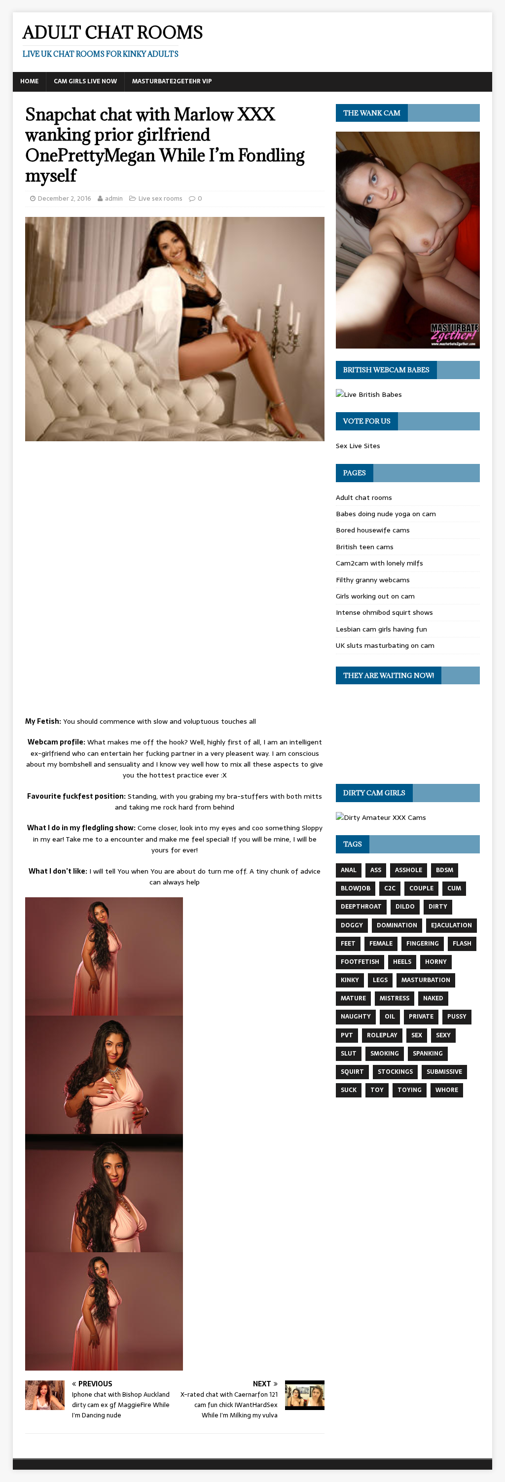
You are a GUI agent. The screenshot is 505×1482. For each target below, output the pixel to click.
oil (390, 1017)
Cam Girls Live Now (85, 81)
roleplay (382, 1035)
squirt (352, 1072)
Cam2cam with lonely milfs (379, 563)
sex (416, 1035)
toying (409, 1090)
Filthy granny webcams (373, 579)
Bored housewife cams (373, 530)
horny (436, 962)
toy (377, 1090)
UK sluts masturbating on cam (385, 645)
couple (421, 888)
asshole (408, 870)
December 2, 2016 (64, 198)
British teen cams (365, 546)
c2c (390, 888)
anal (349, 870)
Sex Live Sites (358, 445)
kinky (350, 980)
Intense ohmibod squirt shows (384, 612)
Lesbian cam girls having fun (381, 629)
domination (397, 925)
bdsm (444, 870)
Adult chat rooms (364, 497)
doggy (352, 925)
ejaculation (451, 925)
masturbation (425, 980)
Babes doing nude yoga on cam (386, 513)
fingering (422, 944)
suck (349, 1090)
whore (446, 1090)
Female (381, 944)
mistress (394, 998)
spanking (428, 1054)
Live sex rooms (160, 198)
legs (380, 980)
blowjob (355, 888)
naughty (356, 1017)
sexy (443, 1035)
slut (349, 1054)
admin (114, 198)
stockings (395, 1072)
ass (375, 870)
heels (402, 962)
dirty (438, 907)
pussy (457, 1017)
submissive (444, 1072)
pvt (347, 1035)
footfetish (360, 962)
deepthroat (361, 907)
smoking (384, 1054)
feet (348, 944)
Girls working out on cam (375, 596)
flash (462, 944)
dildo (405, 907)
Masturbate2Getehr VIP (172, 81)
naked (433, 998)
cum (454, 888)
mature (353, 998)
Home (29, 81)
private (421, 1017)
